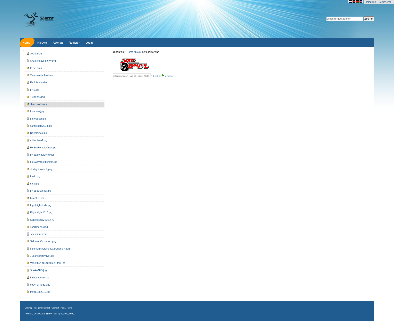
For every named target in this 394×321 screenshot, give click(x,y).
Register (74, 42)
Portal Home (66, 308)
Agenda (58, 42)
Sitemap (28, 308)
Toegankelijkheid (42, 308)
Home (26, 42)
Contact (55, 308)
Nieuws (42, 42)
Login (89, 42)
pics (137, 52)
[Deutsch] (358, 1)
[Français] (361, 1)
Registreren (385, 2)
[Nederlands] (351, 1)
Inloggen (371, 2)
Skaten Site (43, 313)
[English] (354, 1)
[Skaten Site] (111, 19)
